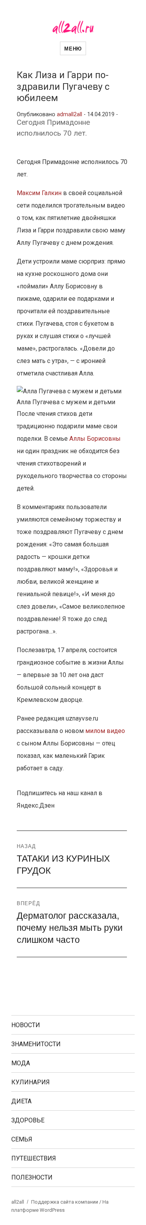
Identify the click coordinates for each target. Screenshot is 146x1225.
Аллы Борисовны (95, 438)
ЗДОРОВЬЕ (27, 1120)
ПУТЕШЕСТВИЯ (33, 1158)
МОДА (20, 1063)
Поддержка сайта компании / (66, 1202)
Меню (72, 48)
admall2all (69, 114)
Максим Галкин (39, 193)
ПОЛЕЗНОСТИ (32, 1177)
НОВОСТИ (25, 1025)
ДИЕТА (21, 1101)
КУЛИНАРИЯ (30, 1082)
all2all (17, 1202)
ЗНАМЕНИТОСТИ (36, 1044)
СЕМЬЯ (21, 1139)
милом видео (105, 731)
